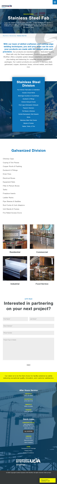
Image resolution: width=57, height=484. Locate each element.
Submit (28, 365)
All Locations (28, 431)
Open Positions (28, 442)
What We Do (6, 35)
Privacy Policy (28, 450)
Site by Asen (47, 472)
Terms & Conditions (28, 453)
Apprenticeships (28, 440)
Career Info (28, 438)
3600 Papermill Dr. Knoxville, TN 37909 (28, 425)
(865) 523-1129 (28, 428)
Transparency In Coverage (28, 448)
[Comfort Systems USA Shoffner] (10, 7)
